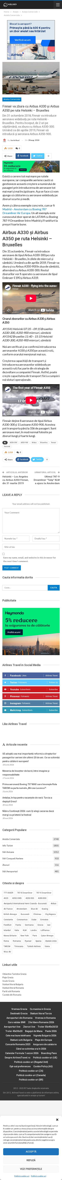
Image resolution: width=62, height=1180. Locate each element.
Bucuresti (25, 914)
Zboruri (5, 865)
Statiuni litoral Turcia (41, 1013)
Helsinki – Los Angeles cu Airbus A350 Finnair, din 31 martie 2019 (15, 480)
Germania (29, 925)
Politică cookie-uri (21, 1176)
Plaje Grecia (7, 977)
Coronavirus (22, 920)
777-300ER (8, 893)
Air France (8, 909)
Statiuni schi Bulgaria (21, 1040)
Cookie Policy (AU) (43, 1066)
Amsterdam (22, 909)
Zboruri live (29, 1026)
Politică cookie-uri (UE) (45, 1057)
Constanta (8, 920)
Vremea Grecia (19, 1009)
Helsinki (7, 446)
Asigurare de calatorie (45, 1044)
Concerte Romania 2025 (17, 1044)
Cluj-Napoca (50, 914)
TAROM (7, 946)
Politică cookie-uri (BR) (31, 1079)
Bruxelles (44, 442)
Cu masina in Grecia (40, 1009)
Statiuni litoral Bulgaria (12, 984)
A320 (6, 898)
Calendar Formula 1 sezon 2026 (21, 1053)
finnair (53, 442)
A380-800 (42, 898)
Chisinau (37, 914)
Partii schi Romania (11, 991)
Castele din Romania (11, 994)
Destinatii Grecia (19, 1013)
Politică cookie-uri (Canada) (31, 1075)
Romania (17, 941)
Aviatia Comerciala (11, 99)
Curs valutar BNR (16, 1022)
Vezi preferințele (31, 1169)
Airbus (34, 442)
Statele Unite (51, 941)
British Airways (10, 914)
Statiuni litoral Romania (13, 988)
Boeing (45, 909)
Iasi (48, 925)
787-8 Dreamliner (24, 893)
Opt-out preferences (20, 1066)
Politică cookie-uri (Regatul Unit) (31, 1062)
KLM (25, 930)
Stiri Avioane (8, 852)
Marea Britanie (10, 936)
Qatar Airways (47, 936)
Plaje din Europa (43, 1040)
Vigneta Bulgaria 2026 (44, 1035)
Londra (34, 930)
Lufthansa (45, 930)
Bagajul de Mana (33, 1031)
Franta (18, 925)
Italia (17, 930)
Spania (38, 941)
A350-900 (24, 442)
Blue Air (34, 909)
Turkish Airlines (34, 946)
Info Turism (7, 845)
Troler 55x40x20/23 (48, 1026)
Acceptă (31, 1151)
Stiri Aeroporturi (10, 871)
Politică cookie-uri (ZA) (31, 1071)
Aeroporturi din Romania (19, 1018)
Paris (35, 936)
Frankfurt (7, 925)
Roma (6, 941)
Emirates (44, 920)
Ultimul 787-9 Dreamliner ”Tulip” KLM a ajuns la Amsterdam (47, 480)
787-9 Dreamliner (43, 893)
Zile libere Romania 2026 (41, 1022)
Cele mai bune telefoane (18, 1035)
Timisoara (18, 946)
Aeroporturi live (12, 1026)
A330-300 (13, 442)
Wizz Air (7, 952)
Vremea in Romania (45, 1018)
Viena (47, 946)
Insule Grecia (8, 981)
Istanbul (7, 930)
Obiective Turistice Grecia (14, 974)
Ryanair (28, 941)
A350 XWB (17, 898)
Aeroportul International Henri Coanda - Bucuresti (25, 903)
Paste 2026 (51, 1031)
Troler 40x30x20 (14, 1031)
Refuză (31, 1160)
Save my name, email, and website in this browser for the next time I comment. (29, 559)
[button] (57, 1119)
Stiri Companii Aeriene (12, 858)
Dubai (33, 920)
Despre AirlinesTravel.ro (17, 1057)
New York (25, 936)
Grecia (40, 925)
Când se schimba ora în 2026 (31, 1049)
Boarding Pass (49, 1053)
